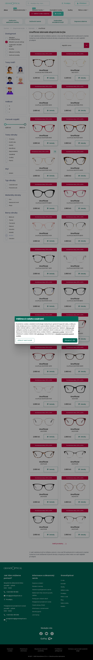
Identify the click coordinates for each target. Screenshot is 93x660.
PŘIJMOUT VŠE (70, 340)
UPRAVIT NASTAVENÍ (25, 340)
